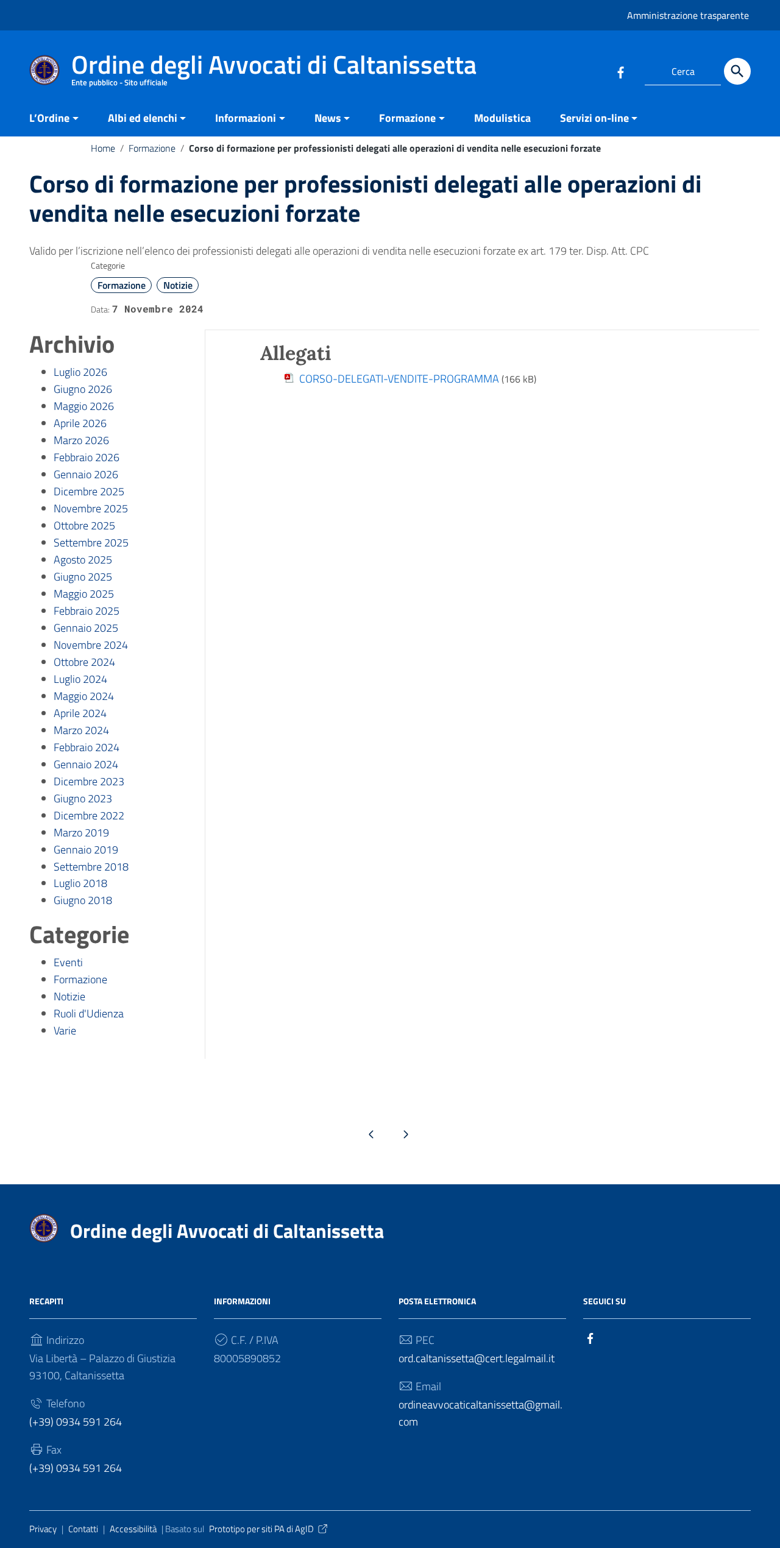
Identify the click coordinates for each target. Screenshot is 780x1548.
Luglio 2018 (80, 883)
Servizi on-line (594, 118)
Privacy (43, 1529)
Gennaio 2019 (86, 849)
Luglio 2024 (80, 679)
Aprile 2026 (80, 423)
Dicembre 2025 (89, 491)
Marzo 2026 (81, 440)
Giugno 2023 (83, 798)
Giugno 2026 (83, 389)
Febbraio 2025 (86, 611)
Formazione (407, 118)
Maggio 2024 (84, 696)
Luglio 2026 (80, 372)
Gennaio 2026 (86, 474)
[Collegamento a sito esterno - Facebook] (620, 71)
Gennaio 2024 (86, 764)
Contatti (83, 1529)
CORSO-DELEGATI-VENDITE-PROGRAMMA (399, 378)
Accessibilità (133, 1529)
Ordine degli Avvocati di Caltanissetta (227, 1230)
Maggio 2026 (84, 406)
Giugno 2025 (83, 576)
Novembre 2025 (91, 508)
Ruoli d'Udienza (89, 1013)
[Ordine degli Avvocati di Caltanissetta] (44, 69)
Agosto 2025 (83, 559)
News (327, 118)
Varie (65, 1030)
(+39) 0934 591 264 (75, 1421)
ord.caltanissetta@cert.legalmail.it (477, 1358)
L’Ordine (49, 118)
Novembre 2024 (91, 645)
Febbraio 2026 (86, 457)
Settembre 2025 (91, 542)
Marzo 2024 (81, 730)
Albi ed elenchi (142, 118)
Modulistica (502, 118)
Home (103, 148)
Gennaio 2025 (86, 628)
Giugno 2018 (83, 900)
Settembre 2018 (91, 866)
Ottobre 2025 (84, 525)
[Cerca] (737, 71)
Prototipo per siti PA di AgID (261, 1529)
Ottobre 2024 (84, 662)
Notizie (178, 285)
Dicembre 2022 (89, 815)
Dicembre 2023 (89, 781)
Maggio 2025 (84, 593)
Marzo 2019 (81, 832)
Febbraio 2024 (86, 747)
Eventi (68, 962)
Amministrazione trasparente (688, 15)
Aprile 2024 (80, 713)
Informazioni (245, 118)
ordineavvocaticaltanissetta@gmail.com (480, 1413)
